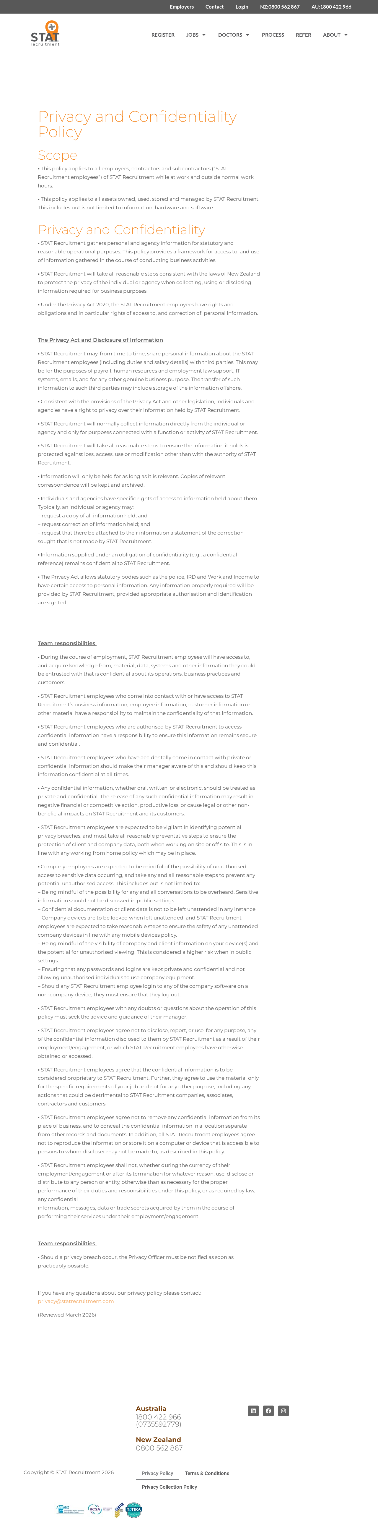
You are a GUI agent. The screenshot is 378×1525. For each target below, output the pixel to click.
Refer (303, 35)
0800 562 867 (159, 1448)
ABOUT (331, 35)
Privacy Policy (157, 1473)
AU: (331, 7)
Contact (215, 7)
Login (242, 7)
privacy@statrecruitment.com (76, 1301)
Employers (182, 7)
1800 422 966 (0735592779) (159, 1420)
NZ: (280, 7)
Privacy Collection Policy (169, 1487)
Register (163, 35)
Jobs (192, 35)
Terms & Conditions (207, 1473)
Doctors (230, 35)
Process (273, 35)
